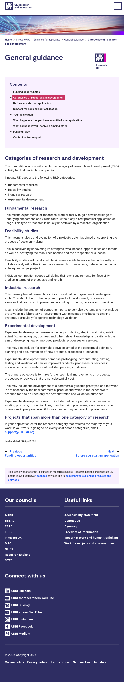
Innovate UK (23, 39)
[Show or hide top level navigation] (118, 6)
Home (8, 39)
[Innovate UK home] (106, 63)
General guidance (74, 39)
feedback (41, 475)
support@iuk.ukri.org (20, 432)
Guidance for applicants (47, 39)
